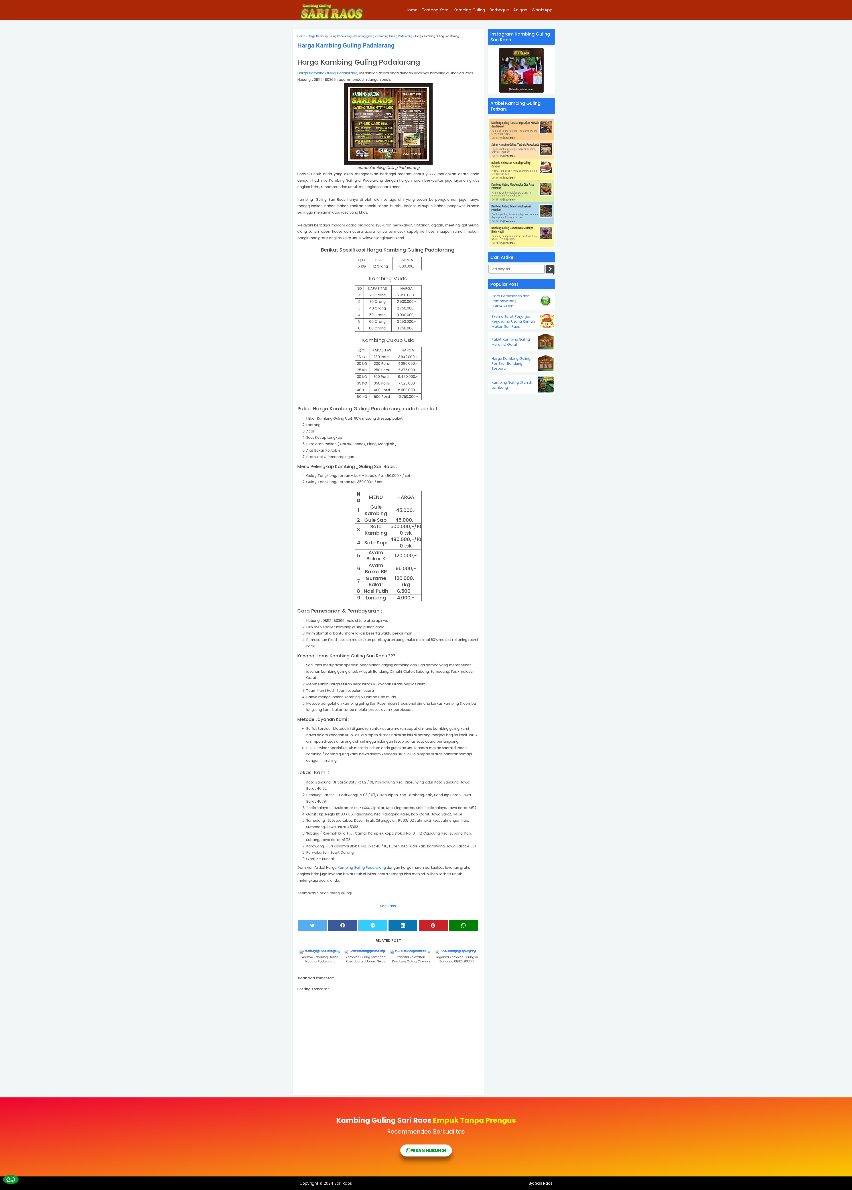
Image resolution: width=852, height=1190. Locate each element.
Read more (510, 137)
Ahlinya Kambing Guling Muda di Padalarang (320, 959)
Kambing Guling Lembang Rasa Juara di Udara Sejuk (366, 959)
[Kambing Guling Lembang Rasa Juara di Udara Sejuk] (366, 952)
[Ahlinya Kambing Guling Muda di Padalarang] (320, 952)
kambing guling (364, 36)
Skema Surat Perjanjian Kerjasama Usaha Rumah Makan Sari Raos (513, 321)
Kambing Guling (469, 10)
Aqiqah (520, 10)
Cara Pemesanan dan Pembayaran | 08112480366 (510, 301)
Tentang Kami (435, 10)
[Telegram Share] (373, 925)
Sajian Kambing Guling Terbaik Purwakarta (515, 144)
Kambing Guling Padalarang (394, 36)
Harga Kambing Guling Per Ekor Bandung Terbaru (510, 363)
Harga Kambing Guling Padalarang (330, 36)
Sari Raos (388, 905)
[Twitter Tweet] (312, 925)
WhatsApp (542, 10)
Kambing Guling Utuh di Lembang (511, 385)
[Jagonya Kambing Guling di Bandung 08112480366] (457, 952)
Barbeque (499, 10)
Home (411, 10)
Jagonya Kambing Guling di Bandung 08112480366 (457, 959)
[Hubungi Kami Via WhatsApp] (11, 1179)
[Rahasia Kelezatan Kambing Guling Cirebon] (411, 952)
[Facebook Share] (342, 925)
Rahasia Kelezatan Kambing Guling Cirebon (411, 959)
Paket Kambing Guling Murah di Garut (510, 342)
